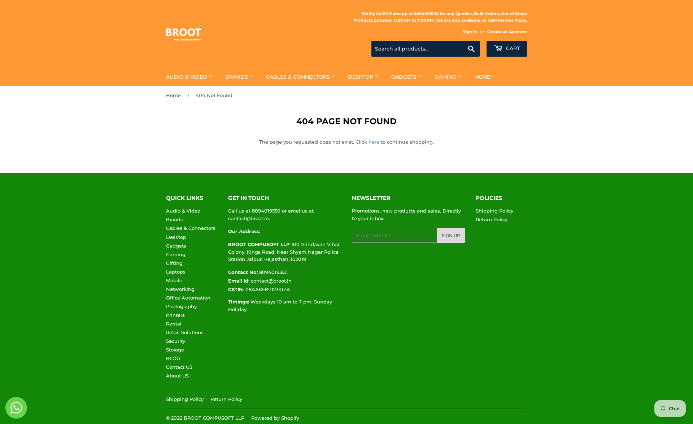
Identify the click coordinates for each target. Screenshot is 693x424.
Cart (512, 48)
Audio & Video (187, 77)
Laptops (176, 272)
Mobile (174, 280)
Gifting (174, 263)
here (374, 142)
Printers (175, 315)
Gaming (446, 77)
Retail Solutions (185, 332)
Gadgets (404, 77)
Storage (175, 350)
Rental (174, 324)
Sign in (470, 31)
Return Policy (491, 219)
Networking (180, 289)
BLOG (173, 358)
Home (173, 95)
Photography (181, 306)
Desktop (361, 77)
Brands (237, 77)
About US (177, 376)
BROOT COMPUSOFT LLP (214, 418)
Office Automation (188, 298)
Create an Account (507, 31)
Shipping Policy (494, 211)
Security (175, 341)
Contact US (179, 367)
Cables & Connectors (298, 77)
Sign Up (451, 235)
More (482, 77)
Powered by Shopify (275, 418)
